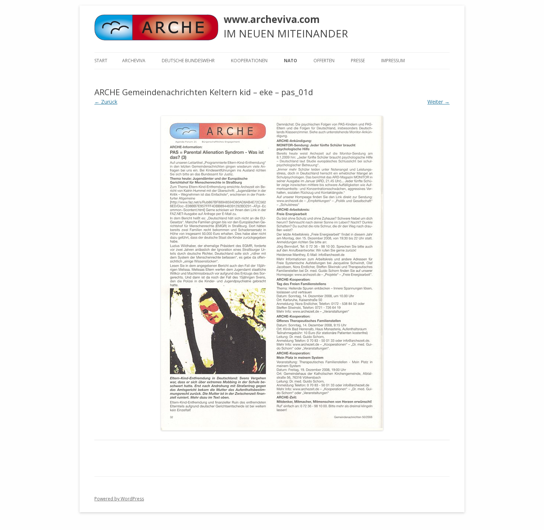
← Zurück (105, 101)
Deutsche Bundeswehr (188, 60)
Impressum (393, 60)
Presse (358, 60)
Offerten (324, 60)
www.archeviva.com (272, 19)
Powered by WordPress (119, 499)
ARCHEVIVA (133, 60)
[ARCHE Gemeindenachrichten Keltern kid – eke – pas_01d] (272, 273)
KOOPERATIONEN (249, 60)
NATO (290, 60)
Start (100, 60)
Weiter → (438, 101)
